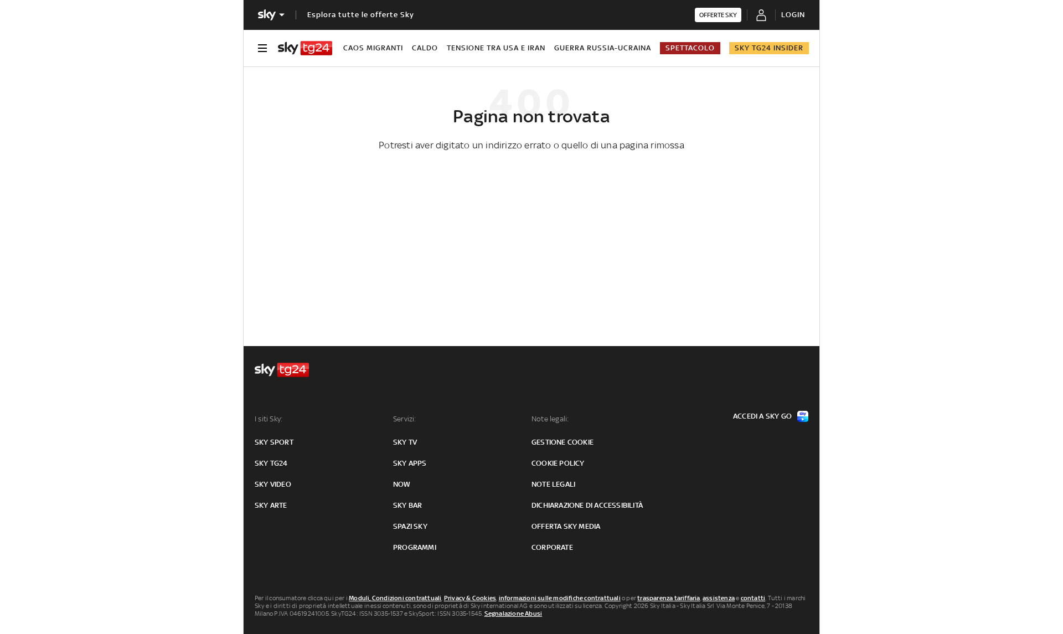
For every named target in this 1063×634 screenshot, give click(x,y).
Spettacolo (690, 48)
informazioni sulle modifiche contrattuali (560, 598)
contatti (753, 598)
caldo (425, 48)
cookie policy (558, 463)
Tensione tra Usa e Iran (496, 48)
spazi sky (410, 526)
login (793, 15)
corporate (552, 547)
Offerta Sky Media (566, 526)
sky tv (405, 442)
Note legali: (550, 419)
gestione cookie (563, 442)
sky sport (274, 442)
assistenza (719, 598)
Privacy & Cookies (470, 598)
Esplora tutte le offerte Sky (360, 15)
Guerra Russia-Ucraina (602, 48)
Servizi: (404, 419)
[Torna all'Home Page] (305, 48)
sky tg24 (271, 463)
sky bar (407, 505)
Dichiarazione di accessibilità (587, 505)
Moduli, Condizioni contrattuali (395, 598)
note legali (553, 484)
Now (402, 484)
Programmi (414, 547)
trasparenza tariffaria (668, 598)
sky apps (410, 463)
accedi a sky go (762, 416)
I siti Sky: (268, 419)
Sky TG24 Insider (769, 48)
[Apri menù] (262, 48)
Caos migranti (373, 48)
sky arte (271, 505)
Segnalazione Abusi (513, 613)
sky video (273, 484)
